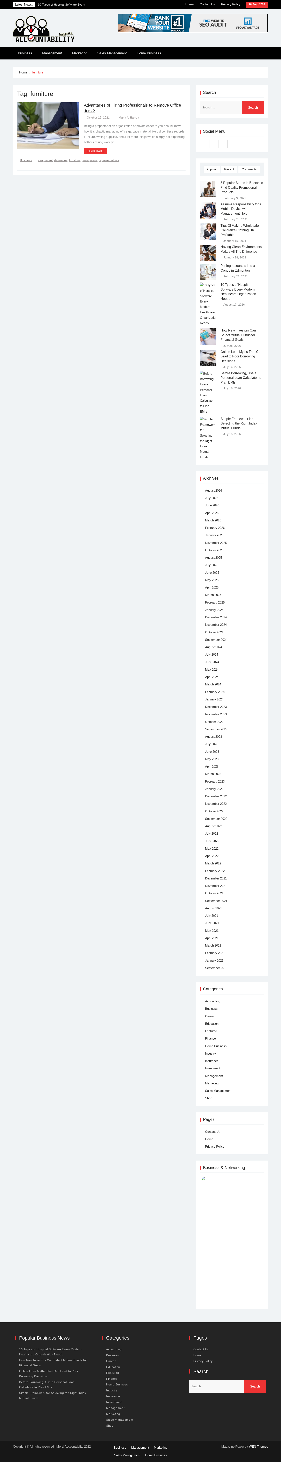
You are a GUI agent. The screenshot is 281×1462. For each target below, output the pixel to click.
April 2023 (211, 766)
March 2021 (213, 945)
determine (60, 160)
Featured (211, 1031)
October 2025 (214, 550)
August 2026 (213, 490)
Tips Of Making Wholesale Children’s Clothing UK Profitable (240, 230)
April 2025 (211, 587)
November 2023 (216, 714)
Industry (210, 1053)
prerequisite (89, 160)
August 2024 (213, 647)
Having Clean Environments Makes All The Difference (241, 249)
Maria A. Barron (129, 117)
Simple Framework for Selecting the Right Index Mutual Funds (239, 423)
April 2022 (211, 856)
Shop (208, 1098)
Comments (249, 169)
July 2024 (211, 654)
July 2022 (211, 833)
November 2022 (216, 803)
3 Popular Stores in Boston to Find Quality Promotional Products (242, 187)
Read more (95, 150)
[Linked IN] (222, 144)
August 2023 (213, 736)
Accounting (212, 1001)
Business (25, 53)
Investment (212, 1068)
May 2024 (211, 669)
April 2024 (211, 677)
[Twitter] (213, 144)
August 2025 (213, 557)
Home (189, 4)
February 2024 (215, 692)
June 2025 (212, 572)
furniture (74, 160)
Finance (210, 1038)
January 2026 (214, 535)
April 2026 (211, 513)
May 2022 (211, 848)
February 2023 (215, 781)
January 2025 (214, 610)
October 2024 (214, 632)
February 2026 (215, 527)
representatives (109, 160)
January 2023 (214, 789)
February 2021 (215, 953)
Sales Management (112, 53)
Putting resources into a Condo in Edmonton (238, 268)
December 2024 (216, 617)
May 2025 (211, 580)
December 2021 (216, 878)
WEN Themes (258, 1446)
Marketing (79, 53)
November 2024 (216, 624)
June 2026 (212, 505)
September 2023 (216, 729)
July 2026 (211, 498)
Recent (229, 169)
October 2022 (214, 811)
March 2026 (213, 520)
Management (52, 53)
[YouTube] (231, 144)
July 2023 (211, 744)
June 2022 (212, 841)
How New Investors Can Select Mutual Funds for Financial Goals (238, 335)
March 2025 (213, 595)
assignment (45, 160)
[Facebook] (204, 144)
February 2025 (215, 602)
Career (209, 1016)
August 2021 (213, 908)
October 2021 (214, 893)
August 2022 (213, 826)
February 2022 (215, 871)
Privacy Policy (230, 4)
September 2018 (216, 968)
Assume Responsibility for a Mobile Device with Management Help (241, 208)
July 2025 (211, 565)
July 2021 (211, 915)
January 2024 (214, 699)
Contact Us (207, 4)
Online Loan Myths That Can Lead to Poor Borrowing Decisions (241, 356)
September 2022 (216, 818)
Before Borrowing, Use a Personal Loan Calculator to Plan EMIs (241, 377)
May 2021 (211, 930)
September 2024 (216, 639)
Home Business (149, 53)
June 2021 (212, 923)
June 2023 (212, 751)
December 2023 (216, 706)
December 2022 (216, 796)
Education (211, 1023)
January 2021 (214, 960)
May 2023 (211, 759)
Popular (212, 169)
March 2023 (213, 774)
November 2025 (216, 542)
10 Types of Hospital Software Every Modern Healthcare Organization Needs (238, 291)
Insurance (211, 1061)
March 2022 (213, 863)
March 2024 (213, 684)
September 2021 (216, 901)
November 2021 (216, 885)
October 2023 (214, 721)
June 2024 (212, 662)
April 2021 (211, 938)
